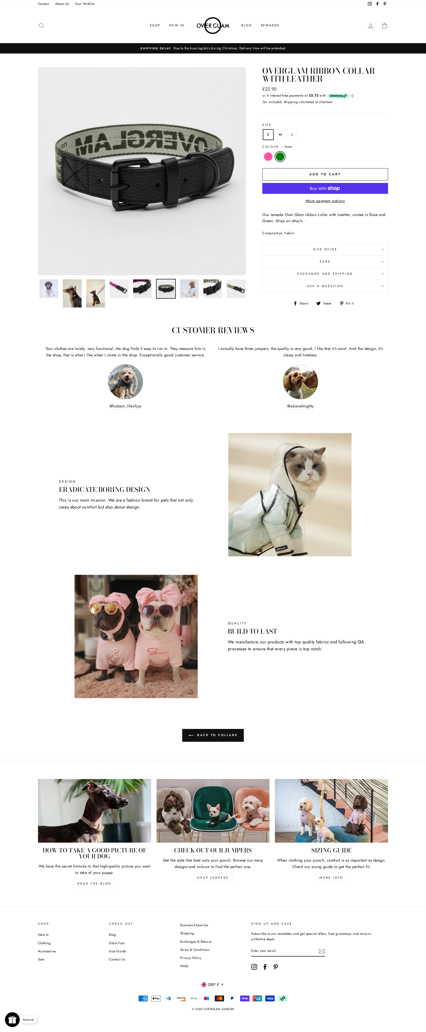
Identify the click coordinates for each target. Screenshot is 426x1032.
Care (325, 261)
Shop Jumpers (213, 877)
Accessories (47, 951)
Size (267, 125)
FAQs (184, 965)
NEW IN (177, 25)
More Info (331, 877)
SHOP (155, 25)
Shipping (291, 101)
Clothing (44, 943)
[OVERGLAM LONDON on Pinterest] (276, 967)
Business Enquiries (194, 925)
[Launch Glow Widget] (12, 1019)
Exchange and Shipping (325, 274)
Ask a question (325, 286)
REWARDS (270, 25)
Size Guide (325, 249)
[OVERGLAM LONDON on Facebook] (265, 967)
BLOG (246, 25)
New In (43, 934)
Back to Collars (216, 735)
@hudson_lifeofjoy (125, 406)
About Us (62, 3)
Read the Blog (94, 883)
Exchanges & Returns (196, 941)
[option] (213, 48)
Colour (277, 147)
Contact (43, 3)
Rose (268, 157)
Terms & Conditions (194, 949)
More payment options (325, 201)
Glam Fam (117, 943)
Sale (41, 959)
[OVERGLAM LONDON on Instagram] (254, 967)
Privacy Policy (190, 957)
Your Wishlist (84, 3)
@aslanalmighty (300, 406)
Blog (112, 934)
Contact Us (117, 959)
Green (280, 157)
